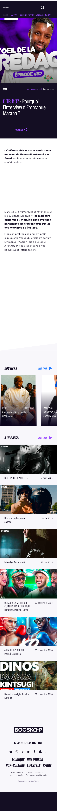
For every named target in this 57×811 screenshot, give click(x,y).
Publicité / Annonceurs (34, 772)
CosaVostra (34, 781)
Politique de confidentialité (36, 775)
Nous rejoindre (28, 743)
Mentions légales (16, 775)
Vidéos (5, 14)
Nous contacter (17, 772)
